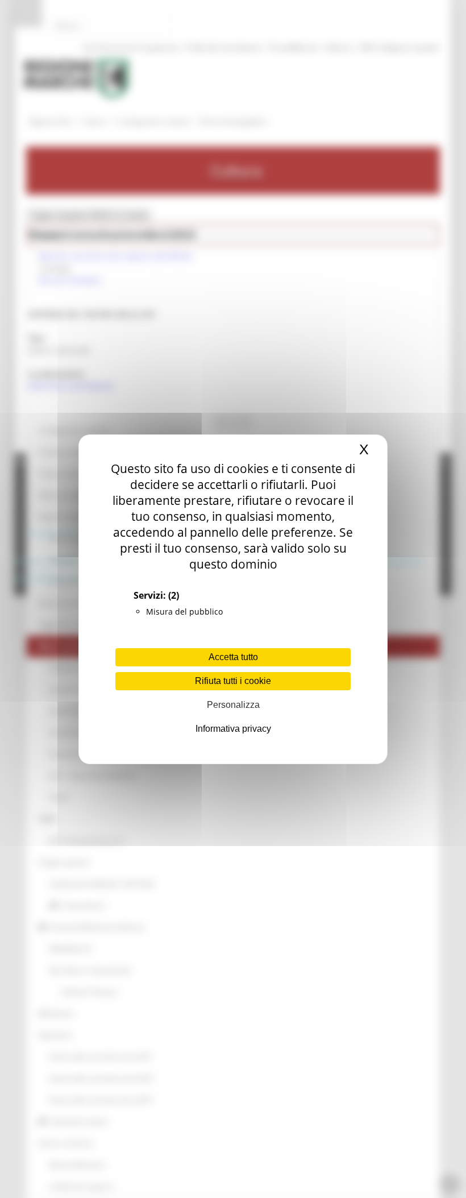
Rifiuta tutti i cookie (233, 681)
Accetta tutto (233, 657)
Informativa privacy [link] (233, 728)
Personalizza (233, 705)
